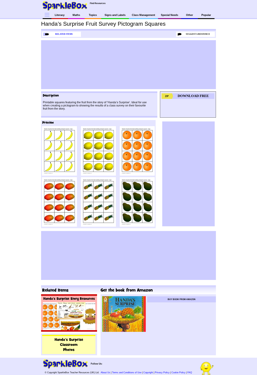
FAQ (189, 372)
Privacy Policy (162, 372)
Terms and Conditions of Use (126, 372)
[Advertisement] (128, 64)
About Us (105, 372)
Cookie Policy (178, 372)
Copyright (148, 372)
